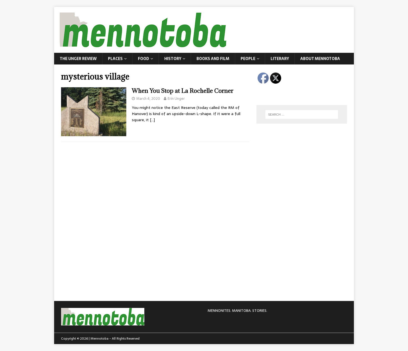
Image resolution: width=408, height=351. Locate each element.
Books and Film (213, 59)
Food (143, 59)
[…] (152, 120)
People (248, 59)
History (172, 59)
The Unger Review (78, 59)
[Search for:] (301, 114)
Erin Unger (176, 98)
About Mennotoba (320, 59)
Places (115, 59)
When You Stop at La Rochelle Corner (182, 90)
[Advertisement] (298, 165)
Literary (280, 59)
